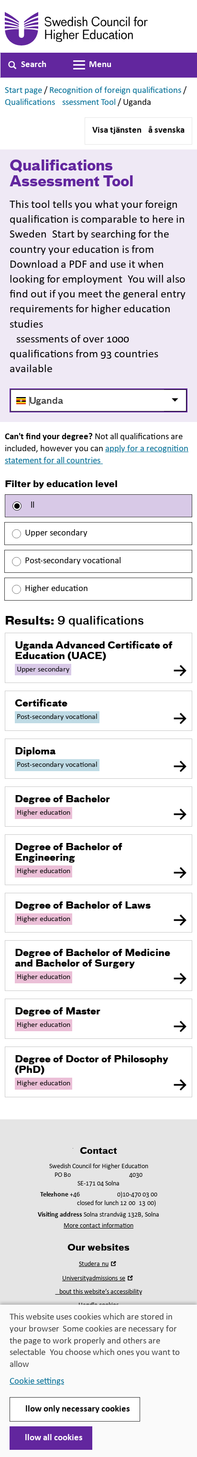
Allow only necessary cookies (75, 1409)
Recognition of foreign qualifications (115, 90)
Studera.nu (98, 1264)
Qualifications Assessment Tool (60, 102)
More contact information (98, 1225)
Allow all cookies (51, 1438)
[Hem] (98, 29)
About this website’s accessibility (98, 1292)
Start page (23, 90)
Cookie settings (37, 1381)
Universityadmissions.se (98, 1278)
